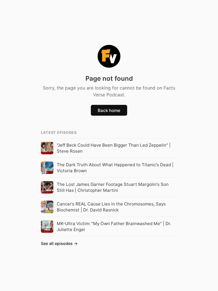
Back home (109, 110)
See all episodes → (59, 243)
